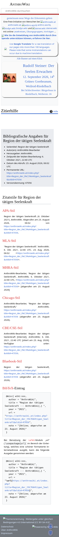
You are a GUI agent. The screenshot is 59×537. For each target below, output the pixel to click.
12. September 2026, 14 (38, 77)
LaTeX (32, 440)
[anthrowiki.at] (48, 21)
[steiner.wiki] (39, 28)
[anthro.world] (29, 25)
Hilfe (55, 111)
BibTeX (7, 388)
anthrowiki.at (14, 25)
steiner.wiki (51, 28)
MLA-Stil (9, 241)
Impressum (6, 533)
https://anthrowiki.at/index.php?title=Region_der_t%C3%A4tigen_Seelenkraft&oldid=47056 (29, 176)
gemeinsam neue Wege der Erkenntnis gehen (29, 18)
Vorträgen (49, 31)
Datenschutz (7, 526)
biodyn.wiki (21, 28)
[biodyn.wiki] (9, 28)
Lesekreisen (19, 31)
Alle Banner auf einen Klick (29, 58)
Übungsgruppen (34, 31)
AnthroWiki (20, 4)
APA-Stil (8, 211)
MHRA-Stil (10, 267)
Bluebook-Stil (12, 361)
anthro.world (44, 25)
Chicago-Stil (11, 298)
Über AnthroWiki (9, 529)
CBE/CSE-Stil (12, 328)
